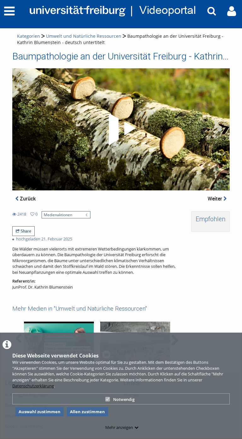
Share (25, 231)
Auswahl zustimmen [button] (39, 411)
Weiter (215, 198)
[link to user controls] (231, 11)
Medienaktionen (58, 214)
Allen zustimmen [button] (87, 411)
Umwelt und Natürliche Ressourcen (83, 36)
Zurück (27, 198)
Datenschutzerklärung (33, 386)
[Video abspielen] (121, 129)
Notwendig (124, 399)
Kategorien (28, 36)
